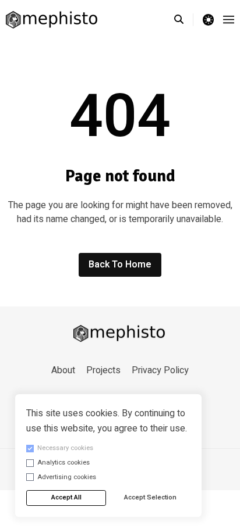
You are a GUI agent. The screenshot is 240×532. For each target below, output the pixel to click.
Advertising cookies (66, 477)
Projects (103, 370)
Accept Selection (150, 497)
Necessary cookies (65, 448)
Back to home (120, 265)
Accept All (66, 497)
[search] (183, 19)
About (63, 370)
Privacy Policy (160, 370)
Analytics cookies (63, 462)
